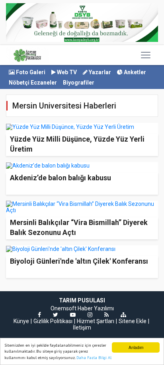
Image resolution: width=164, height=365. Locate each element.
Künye (21, 321)
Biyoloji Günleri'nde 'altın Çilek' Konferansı (79, 261)
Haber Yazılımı (96, 308)
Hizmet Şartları (95, 321)
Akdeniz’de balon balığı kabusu (60, 178)
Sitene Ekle (132, 321)
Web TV (66, 72)
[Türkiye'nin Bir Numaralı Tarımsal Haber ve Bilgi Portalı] (27, 55)
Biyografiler (78, 82)
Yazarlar (99, 72)
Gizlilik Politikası (52, 321)
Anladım (136, 347)
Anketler (134, 72)
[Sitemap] (123, 315)
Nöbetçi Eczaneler (33, 82)
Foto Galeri (30, 72)
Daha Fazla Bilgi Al (93, 357)
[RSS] (106, 315)
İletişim (82, 327)
